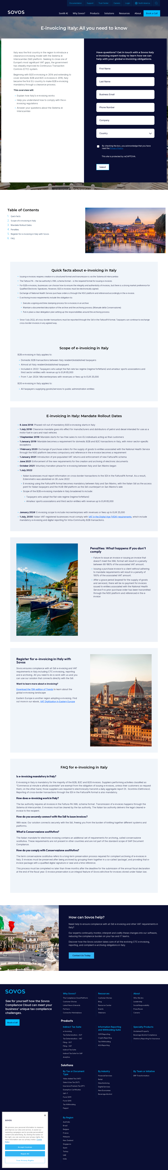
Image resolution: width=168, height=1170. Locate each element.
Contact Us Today (81, 955)
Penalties (15, 230)
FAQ (13, 238)
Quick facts (16, 216)
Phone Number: (105, 105)
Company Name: (105, 118)
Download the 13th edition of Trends (34, 689)
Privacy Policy (116, 148)
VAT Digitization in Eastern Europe (57, 701)
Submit (102, 167)
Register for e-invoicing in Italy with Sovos (30, 234)
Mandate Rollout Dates (21, 225)
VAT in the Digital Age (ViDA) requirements (110, 516)
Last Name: (105, 79)
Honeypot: (105, 144)
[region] (25, 1140)
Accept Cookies (25, 1147)
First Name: (105, 66)
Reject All (25, 1154)
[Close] (45, 1115)
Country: (105, 130)
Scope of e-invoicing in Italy (23, 221)
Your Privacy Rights (25, 1160)
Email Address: (105, 92)
